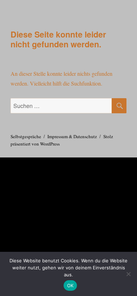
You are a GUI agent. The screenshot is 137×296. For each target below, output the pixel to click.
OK (70, 285)
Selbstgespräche (26, 136)
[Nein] (128, 273)
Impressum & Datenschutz (72, 136)
